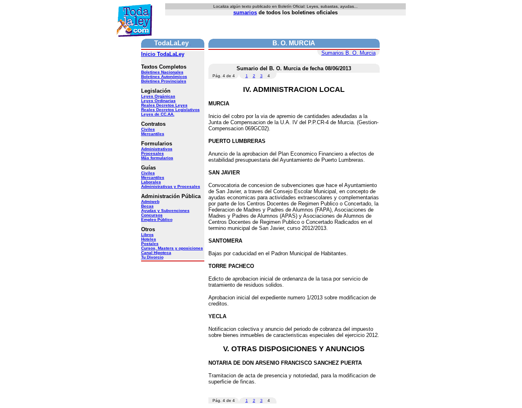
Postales (150, 243)
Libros (147, 234)
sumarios (245, 12)
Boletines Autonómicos (164, 76)
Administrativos (157, 149)
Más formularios (157, 158)
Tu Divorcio (152, 257)
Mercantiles (152, 134)
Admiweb (150, 201)
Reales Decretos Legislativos (170, 109)
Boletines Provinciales (163, 81)
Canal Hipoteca (156, 252)
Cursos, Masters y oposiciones (172, 248)
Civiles (148, 129)
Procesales (152, 153)
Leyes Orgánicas (158, 96)
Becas (147, 206)
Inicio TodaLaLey (162, 54)
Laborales (151, 182)
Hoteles (148, 239)
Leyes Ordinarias (158, 100)
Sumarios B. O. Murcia (348, 53)
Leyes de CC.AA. (158, 114)
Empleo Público (157, 219)
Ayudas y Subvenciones (165, 210)
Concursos (152, 215)
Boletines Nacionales (162, 72)
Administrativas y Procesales (170, 186)
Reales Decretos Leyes (164, 105)
